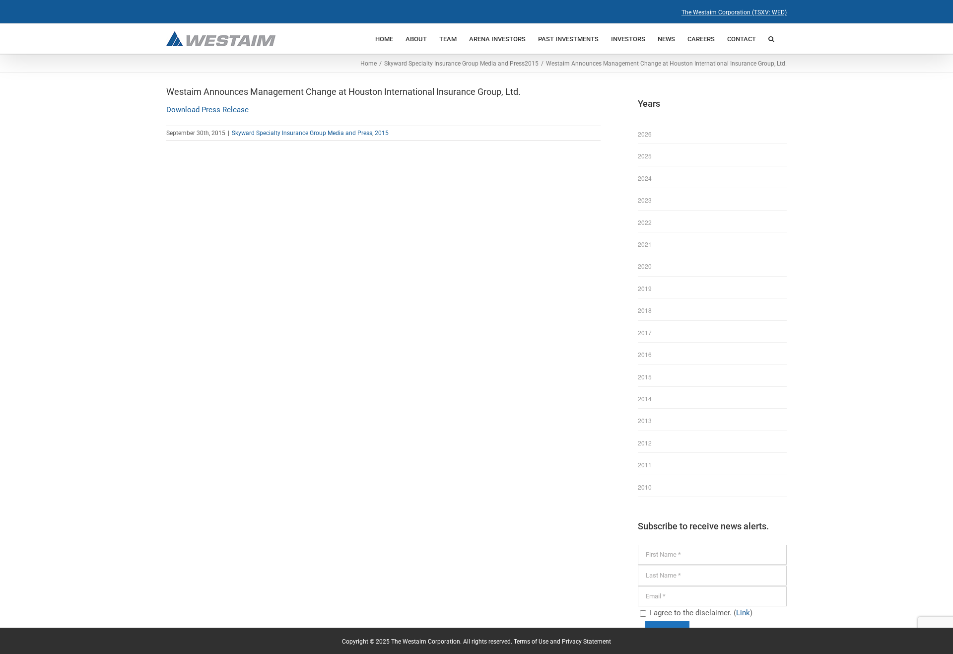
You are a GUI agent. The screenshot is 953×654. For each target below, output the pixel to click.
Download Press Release (207, 109)
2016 (645, 354)
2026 (645, 134)
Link (743, 612)
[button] (771, 39)
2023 (645, 200)
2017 (645, 332)
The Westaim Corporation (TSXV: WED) (734, 12)
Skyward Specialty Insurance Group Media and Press (302, 133)
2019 (645, 288)
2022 (645, 222)
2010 (645, 487)
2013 (645, 420)
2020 (645, 266)
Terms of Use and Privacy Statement (562, 641)
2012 (645, 442)
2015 (382, 133)
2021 (645, 244)
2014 (645, 398)
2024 (645, 178)
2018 (645, 310)
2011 (645, 464)
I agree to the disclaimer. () (700, 612)
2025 (645, 155)
